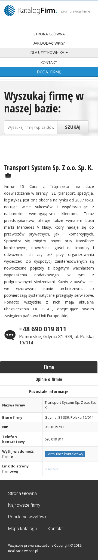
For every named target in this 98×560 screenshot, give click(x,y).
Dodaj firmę (49, 72)
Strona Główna (49, 34)
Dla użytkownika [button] (47, 52)
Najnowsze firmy (24, 505)
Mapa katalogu (22, 528)
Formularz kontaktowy (65, 453)
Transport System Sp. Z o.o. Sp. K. (48, 167)
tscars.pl (52, 468)
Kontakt (49, 62)
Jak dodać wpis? (49, 43)
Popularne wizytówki (27, 516)
